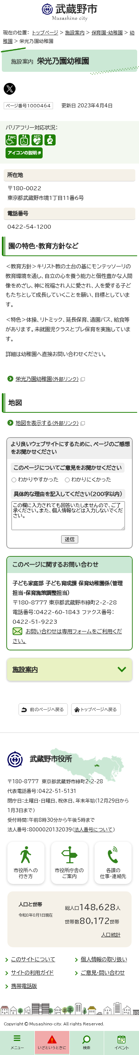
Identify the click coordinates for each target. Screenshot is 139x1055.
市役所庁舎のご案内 (69, 873)
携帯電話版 (24, 986)
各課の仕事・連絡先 (113, 873)
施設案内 (75, 32)
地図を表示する (47, 423)
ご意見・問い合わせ (103, 972)
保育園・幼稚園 (107, 32)
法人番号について (93, 829)
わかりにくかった (91, 479)
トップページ (45, 32)
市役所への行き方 (26, 873)
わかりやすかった (38, 479)
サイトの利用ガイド (32, 972)
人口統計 (110, 934)
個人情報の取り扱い (104, 959)
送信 (70, 539)
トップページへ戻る (99, 709)
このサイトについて (33, 959)
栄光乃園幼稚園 (47, 379)
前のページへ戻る (47, 709)
